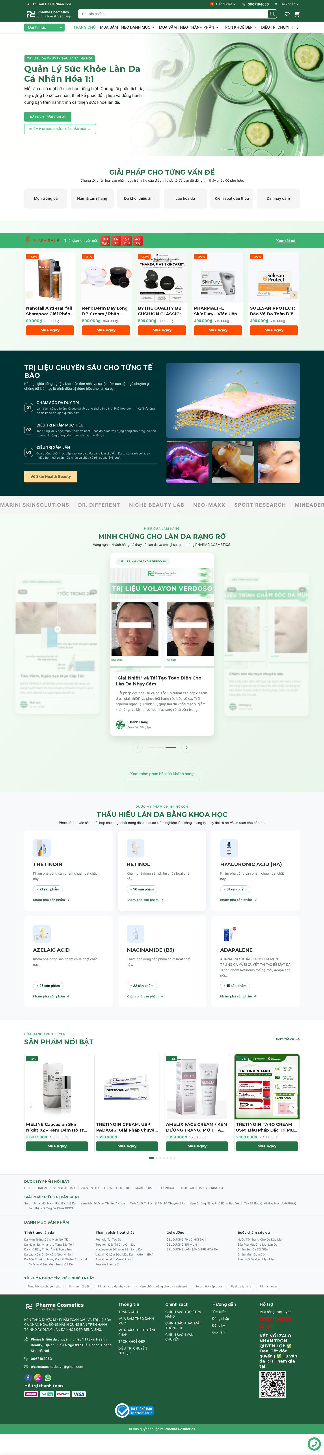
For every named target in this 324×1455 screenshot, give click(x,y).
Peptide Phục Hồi (107, 1264)
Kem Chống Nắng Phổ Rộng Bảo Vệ (214, 1203)
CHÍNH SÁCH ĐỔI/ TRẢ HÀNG (183, 1314)
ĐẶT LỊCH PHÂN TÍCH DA (48, 116)
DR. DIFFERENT (25, 505)
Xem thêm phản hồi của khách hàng (162, 774)
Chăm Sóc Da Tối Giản (253, 1249)
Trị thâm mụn (268, 1286)
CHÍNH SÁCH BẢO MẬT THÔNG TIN (183, 1325)
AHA (140, 1254)
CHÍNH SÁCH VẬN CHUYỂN (179, 1337)
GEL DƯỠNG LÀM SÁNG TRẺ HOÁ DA (192, 1249)
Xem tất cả (285, 240)
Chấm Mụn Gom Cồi (251, 1254)
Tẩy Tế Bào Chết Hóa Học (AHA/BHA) (270, 1203)
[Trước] (137, 747)
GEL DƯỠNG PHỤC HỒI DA (185, 1239)
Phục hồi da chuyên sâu (44, 1286)
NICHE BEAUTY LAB (83, 505)
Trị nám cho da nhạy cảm (114, 1286)
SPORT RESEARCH (186, 505)
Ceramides (123, 1259)
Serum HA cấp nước (209, 1286)
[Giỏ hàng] (297, 14)
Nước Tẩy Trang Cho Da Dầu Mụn (260, 1239)
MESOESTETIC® (287, 505)
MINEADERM (238, 505)
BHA (150, 1254)
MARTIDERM (144, 1188)
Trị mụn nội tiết (79, 1286)
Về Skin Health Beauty (50, 476)
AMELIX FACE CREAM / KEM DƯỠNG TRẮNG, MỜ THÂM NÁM (196, 1130)
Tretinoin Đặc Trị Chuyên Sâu (115, 1244)
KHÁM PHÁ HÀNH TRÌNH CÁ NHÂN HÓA (60, 129)
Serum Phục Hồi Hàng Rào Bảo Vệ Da (50, 1203)
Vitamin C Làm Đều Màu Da (114, 1254)
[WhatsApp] (48, 1378)
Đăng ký (218, 1325)
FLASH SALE (45, 240)
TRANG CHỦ (84, 27)
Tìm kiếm (219, 1312)
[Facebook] (28, 1378)
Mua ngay (50, 330)
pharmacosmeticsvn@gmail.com (57, 1367)
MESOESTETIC (120, 1188)
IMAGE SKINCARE (211, 1188)
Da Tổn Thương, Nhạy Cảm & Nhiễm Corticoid (55, 1259)
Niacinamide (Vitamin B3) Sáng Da (118, 1249)
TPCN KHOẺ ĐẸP (238, 27)
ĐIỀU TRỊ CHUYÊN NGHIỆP (285, 27)
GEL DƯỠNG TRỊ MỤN (181, 1244)
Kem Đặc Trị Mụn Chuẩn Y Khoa (103, 1203)
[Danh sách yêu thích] (287, 14)
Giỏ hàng (219, 1332)
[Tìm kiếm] (272, 14)
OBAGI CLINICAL (36, 1188)
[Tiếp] (186, 747)
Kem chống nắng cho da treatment (163, 1286)
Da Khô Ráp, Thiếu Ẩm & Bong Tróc (48, 1249)
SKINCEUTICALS (64, 1188)
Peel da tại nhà (241, 1286)
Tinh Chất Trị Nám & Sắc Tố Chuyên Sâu (157, 1203)
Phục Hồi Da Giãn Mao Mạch (257, 1259)
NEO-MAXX (135, 505)
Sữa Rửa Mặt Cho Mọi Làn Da (257, 1244)
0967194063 (41, 1359)
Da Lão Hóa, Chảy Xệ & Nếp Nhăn (47, 1254)
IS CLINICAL (166, 1188)
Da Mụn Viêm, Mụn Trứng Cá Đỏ (50, 1264)
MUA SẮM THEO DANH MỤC (125, 27)
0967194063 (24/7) (275, 1322)
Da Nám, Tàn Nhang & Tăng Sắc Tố (48, 1244)
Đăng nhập (220, 1319)
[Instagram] (38, 1378)
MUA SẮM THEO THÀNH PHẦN (187, 27)
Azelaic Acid (103, 1259)
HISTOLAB (187, 1188)
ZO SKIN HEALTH (93, 1188)
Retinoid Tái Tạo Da (108, 1239)
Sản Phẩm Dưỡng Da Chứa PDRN (50, 1208)
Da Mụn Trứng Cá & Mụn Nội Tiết (46, 1239)
